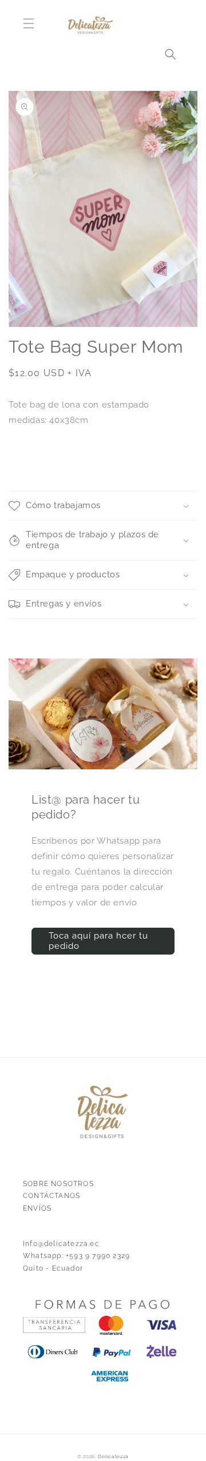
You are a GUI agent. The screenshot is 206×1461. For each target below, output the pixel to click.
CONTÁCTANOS (51, 1196)
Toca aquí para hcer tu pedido (98, 941)
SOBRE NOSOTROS (58, 1184)
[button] (28, 23)
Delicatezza (113, 1456)
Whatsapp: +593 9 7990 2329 (76, 1256)
